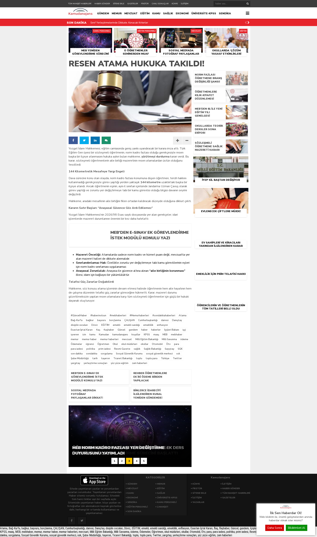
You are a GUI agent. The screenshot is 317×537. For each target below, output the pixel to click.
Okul (115, 344)
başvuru (101, 320)
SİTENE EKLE (118, 3)
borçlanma (115, 320)
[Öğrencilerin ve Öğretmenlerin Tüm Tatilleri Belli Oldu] (220, 286)
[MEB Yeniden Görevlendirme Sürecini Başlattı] (90, 32)
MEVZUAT (131, 13)
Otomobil (157, 344)
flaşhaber (109, 329)
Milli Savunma (169, 339)
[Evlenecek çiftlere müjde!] (220, 192)
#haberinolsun (98, 315)
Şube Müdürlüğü (80, 358)
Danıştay (177, 320)
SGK (180, 349)
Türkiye (165, 358)
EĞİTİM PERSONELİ (137, 506)
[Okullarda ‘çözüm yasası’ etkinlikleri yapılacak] (226, 32)
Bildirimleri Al (296, 528)
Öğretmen (103, 344)
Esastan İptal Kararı (82, 329)
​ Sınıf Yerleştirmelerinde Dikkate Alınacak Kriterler (119, 22)
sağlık (137, 349)
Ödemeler (76, 344)
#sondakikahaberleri (163, 315)
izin (84, 334)
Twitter (177, 358)
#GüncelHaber (79, 315)
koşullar (136, 334)
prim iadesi (105, 349)
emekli (116, 325)
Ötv (168, 344)
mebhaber (176, 334)
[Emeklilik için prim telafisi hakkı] (220, 255)
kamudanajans (120, 334)
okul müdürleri (129, 344)
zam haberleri (139, 363)
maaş (156, 334)
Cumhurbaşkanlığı (148, 320)
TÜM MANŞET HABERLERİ (79, 3)
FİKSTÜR (145, 3)
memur (75, 339)
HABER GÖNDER (102, 3)
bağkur (90, 320)
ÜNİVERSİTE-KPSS (203, 13)
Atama (182, 315)
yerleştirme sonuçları (95, 363)
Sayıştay (169, 349)
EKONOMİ (182, 13)
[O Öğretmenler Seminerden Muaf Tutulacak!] (135, 32)
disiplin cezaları (79, 325)
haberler (156, 329)
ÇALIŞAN (129, 320)
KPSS (147, 334)
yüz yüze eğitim (119, 363)
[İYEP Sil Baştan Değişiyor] (220, 161)
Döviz (94, 325)
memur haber (89, 339)
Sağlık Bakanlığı (152, 349)
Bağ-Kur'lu (77, 320)
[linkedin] (95, 140)
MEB (165, 334)
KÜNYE (175, 3)
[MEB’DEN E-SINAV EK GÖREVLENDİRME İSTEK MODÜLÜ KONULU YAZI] (148, 243)
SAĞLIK (168, 13)
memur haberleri (109, 339)
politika (90, 349)
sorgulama (106, 353)
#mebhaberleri (118, 315)
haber (144, 329)
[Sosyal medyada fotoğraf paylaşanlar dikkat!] (181, 32)
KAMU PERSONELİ (166, 502)
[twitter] (84, 140)
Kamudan (104, 334)
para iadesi (77, 349)
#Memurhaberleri (139, 315)
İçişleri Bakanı (171, 329)
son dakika (77, 353)
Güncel (121, 329)
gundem (133, 329)
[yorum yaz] (106, 140)
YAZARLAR (198, 502)
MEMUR (117, 13)
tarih (95, 358)
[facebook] (73, 140)
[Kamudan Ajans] (285, 509)
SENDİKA (225, 13)
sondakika (91, 353)
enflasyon (162, 325)
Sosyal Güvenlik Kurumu (129, 353)
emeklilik (148, 325)
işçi (184, 329)
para (176, 344)
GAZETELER (132, 3)
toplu (139, 358)
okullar (144, 344)
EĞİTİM (145, 13)
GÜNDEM (103, 13)
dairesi (165, 320)
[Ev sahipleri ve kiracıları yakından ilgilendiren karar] (220, 223)
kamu (92, 334)
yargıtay (75, 363)
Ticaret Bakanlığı (122, 358)
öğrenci (90, 344)
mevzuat (127, 339)
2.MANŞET (162, 506)
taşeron (105, 358)
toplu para (151, 358)
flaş (98, 329)
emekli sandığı (132, 325)
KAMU (156, 13)
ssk (178, 353)
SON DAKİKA (134, 511)
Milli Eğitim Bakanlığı (146, 339)
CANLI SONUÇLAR (160, 3)
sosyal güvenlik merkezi (159, 353)
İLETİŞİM (184, 3)
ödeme (184, 339)
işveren (75, 334)
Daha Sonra (274, 528)
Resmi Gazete (122, 349)
